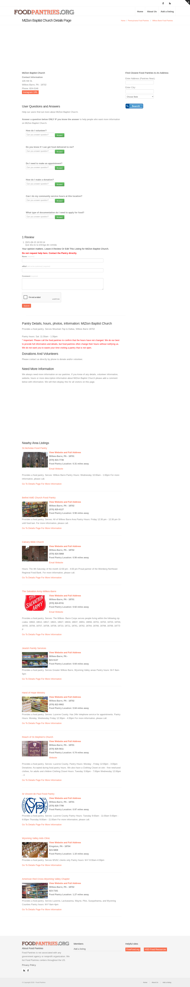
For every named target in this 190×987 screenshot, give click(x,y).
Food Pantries (44, 13)
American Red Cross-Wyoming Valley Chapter (46, 879)
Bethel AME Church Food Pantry (39, 497)
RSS (23, 969)
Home (140, 11)
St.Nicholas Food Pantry (34, 448)
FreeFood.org (132, 949)
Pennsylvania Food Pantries (138, 21)
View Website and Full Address (65, 452)
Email (52, 469)
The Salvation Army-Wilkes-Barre (39, 591)
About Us (152, 11)
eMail (36, 266)
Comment (30, 276)
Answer (60, 135)
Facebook (27, 969)
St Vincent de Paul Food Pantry (38, 794)
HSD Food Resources (155, 949)
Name (28, 256)
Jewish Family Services (34, 648)
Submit (26, 305)
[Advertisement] (95, 44)
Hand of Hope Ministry (33, 692)
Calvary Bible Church (33, 542)
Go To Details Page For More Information (42, 484)
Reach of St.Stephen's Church (37, 737)
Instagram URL (30, 92)
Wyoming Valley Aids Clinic (36, 838)
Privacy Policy (29, 965)
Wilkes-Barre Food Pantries (162, 21)
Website (59, 469)
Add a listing (167, 11)
